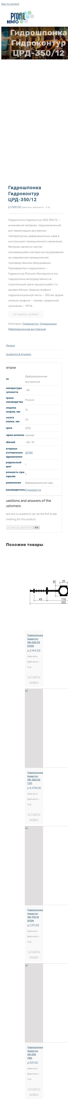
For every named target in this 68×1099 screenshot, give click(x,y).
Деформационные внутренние (27, 329)
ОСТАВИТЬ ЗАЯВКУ (26, 314)
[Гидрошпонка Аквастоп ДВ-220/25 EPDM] (34, 590)
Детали (10, 345)
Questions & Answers (18, 354)
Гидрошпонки (48, 323)
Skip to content (10, 4)
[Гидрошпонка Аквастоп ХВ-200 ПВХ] (34, 1002)
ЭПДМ (29, 452)
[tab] (34, 345)
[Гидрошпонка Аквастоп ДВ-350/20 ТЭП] (34, 728)
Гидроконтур (30, 323)
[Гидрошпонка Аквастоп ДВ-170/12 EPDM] (34, 865)
